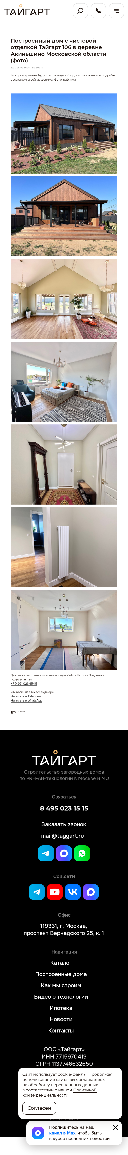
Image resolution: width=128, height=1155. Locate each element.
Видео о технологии (61, 996)
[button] (116, 10)
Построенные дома (61, 974)
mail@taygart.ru (62, 835)
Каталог (61, 962)
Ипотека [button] (61, 1008)
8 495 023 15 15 (64, 808)
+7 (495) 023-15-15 (24, 683)
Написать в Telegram (26, 696)
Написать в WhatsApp (26, 700)
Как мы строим (61, 985)
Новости (61, 1019)
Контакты (61, 1030)
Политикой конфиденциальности (59, 1093)
